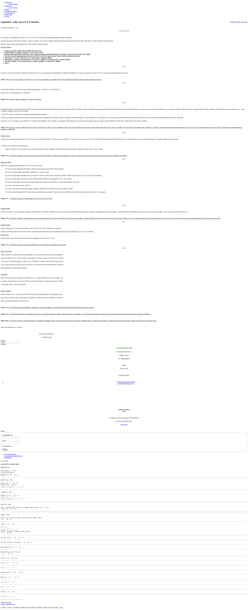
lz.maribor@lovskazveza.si (126, 383)
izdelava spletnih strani (8, 604)
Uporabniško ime (7, 435)
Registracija (8, 457)
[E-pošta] (244, 22)
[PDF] (232, 22)
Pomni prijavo (6, 446)
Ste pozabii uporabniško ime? (14, 456)
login (61, 607)
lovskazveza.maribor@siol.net (126, 382)
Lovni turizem (13, 7)
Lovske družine (13, 4)
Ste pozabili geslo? (10, 454)
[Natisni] (238, 22)
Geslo (4, 440)
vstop (124, 411)
